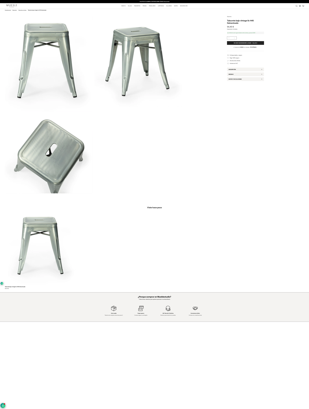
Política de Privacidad (161, 344)
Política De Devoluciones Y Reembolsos (166, 356)
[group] (154, 1)
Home (97, 344)
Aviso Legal (159, 354)
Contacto (98, 349)
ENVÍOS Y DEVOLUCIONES (235, 79)
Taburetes (14, 10)
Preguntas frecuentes (101, 356)
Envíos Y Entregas (100, 351)
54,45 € (7, 288)
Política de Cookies (161, 349)
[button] (130, 6)
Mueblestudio (8, 10)
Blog (97, 359)
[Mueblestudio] (12, 6)
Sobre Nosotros (100, 347)
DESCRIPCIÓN (232, 69)
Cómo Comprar (99, 354)
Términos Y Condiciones (162, 347)
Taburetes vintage (22, 10)
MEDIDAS (231, 74)
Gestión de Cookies (161, 351)
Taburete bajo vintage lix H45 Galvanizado (15, 286)
